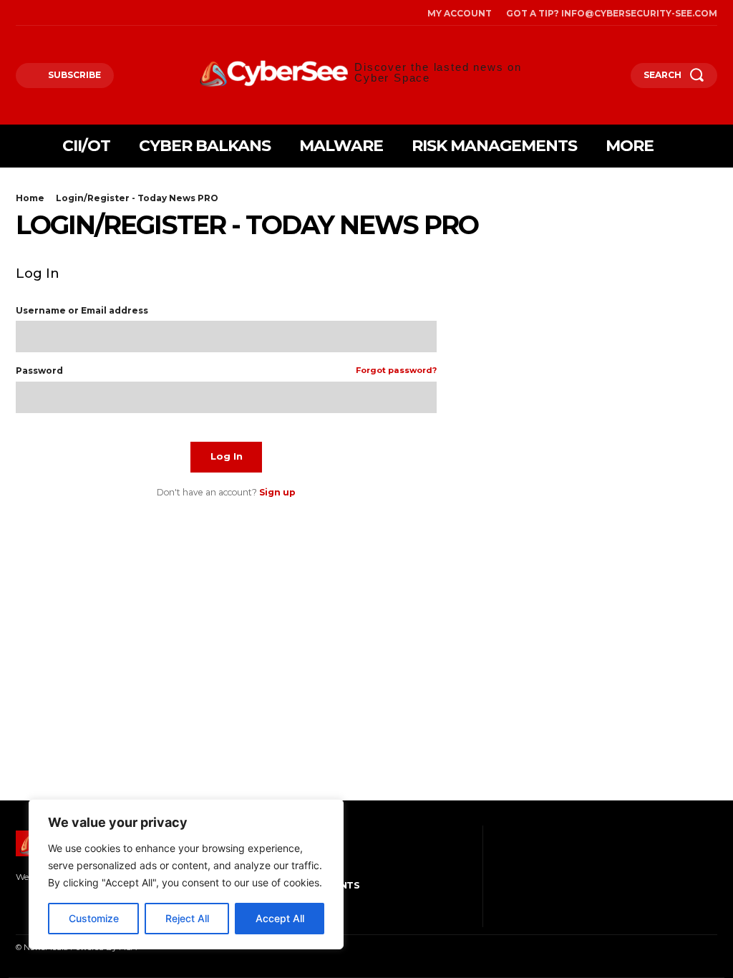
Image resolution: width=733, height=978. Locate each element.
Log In (226, 456)
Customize (94, 918)
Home (30, 198)
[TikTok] (59, 12)
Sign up (277, 492)
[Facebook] (19, 12)
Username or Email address (82, 310)
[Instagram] (39, 12)
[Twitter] (79, 12)
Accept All (280, 918)
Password (226, 371)
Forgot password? (396, 371)
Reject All (187, 918)
